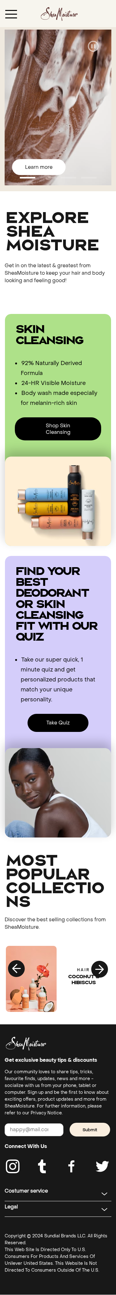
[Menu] (11, 13)
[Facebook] (71, 1166)
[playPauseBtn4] (93, 46)
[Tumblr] (42, 1166)
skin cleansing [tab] (27, 177)
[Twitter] (102, 1166)
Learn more (39, 167)
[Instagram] (12, 1166)
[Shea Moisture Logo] (59, 13)
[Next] (99, 969)
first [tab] (48, 177)
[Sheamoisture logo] (26, 1044)
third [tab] (89, 177)
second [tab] (68, 177)
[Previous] (16, 969)
